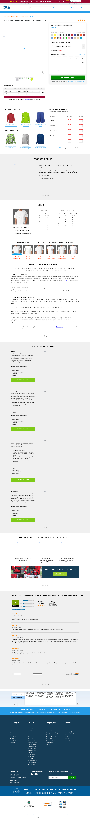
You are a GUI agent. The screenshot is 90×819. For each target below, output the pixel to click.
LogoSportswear (32, 762)
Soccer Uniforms (32, 736)
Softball (14, 12)
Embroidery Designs (70, 733)
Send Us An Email (22, 777)
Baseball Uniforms (32, 725)
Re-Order (12, 731)
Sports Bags (31, 756)
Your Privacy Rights (50, 740)
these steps (59, 327)
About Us (48, 727)
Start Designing (67, 77)
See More (70, 12)
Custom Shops (68, 725)
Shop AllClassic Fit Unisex (62, 257)
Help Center (29, 3)
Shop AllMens (39, 257)
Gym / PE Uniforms (32, 744)
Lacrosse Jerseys (32, 734)
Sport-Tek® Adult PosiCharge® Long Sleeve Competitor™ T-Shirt (25, 147)
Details (49, 1)
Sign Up (72, 777)
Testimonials (49, 731)
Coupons (12, 727)
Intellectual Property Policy (37, 814)
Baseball (7, 12)
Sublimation (55, 12)
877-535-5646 (27, 99)
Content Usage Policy (48, 814)
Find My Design (13, 733)
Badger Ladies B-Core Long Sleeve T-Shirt (25, 125)
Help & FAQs (13, 738)
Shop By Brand (31, 764)
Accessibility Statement (68, 814)
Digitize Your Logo (69, 736)
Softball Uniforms (32, 727)
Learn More (53, 27)
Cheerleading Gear (32, 742)
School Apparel (68, 738)
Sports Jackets (31, 754)
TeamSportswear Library (52, 733)
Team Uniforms (69, 734)
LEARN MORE (60, 574)
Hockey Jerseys (31, 733)
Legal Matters (49, 742)
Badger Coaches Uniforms (22, 16)
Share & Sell (68, 729)
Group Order (68, 727)
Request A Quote (14, 736)
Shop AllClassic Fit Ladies (51, 257)
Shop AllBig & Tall (28, 257)
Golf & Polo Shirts (32, 750)
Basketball (22, 12)
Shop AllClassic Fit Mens (17, 257)
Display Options (28, 674)
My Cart (12, 725)
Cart (83, 8)
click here (65, 280)
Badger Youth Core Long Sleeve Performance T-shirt (11, 125)
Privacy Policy (19, 814)
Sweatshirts (31, 752)
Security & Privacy (50, 738)
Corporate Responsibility (52, 736)
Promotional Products (33, 760)
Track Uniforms (31, 738)
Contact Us (12, 742)
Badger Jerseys (11, 16)
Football (29, 12)
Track (42, 12)
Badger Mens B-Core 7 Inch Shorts (40, 125)
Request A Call (13, 740)
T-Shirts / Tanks (32, 748)
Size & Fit (82, 54)
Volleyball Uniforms (32, 740)
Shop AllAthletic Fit (73, 257)
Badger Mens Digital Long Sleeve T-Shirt (10, 146)
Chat (23, 3)
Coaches (63, 12)
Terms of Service (27, 814)
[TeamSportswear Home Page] (7, 9)
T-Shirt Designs (69, 731)
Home (5, 16)
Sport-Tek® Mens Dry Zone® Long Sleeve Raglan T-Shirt (40, 147)
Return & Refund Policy (57, 814)
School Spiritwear (32, 746)
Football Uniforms (32, 731)
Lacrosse (48, 12)
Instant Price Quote (79, 81)
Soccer (36, 12)
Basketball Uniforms (33, 729)
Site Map (48, 744)
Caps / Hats (31, 758)
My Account (12, 734)
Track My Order (13, 729)
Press (47, 734)
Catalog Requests (69, 740)
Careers (48, 729)
